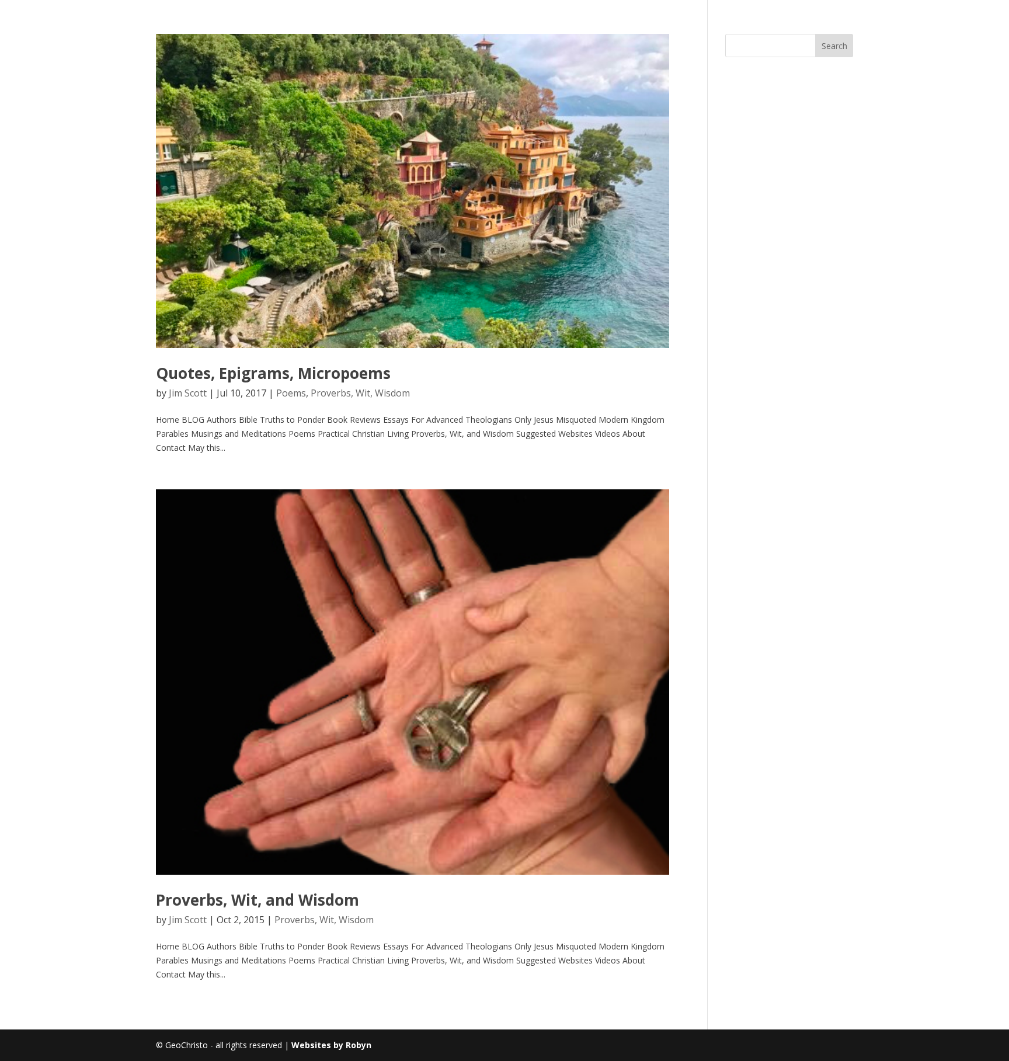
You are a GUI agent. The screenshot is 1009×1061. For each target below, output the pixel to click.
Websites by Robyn (331, 1044)
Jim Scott (188, 393)
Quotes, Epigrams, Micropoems (273, 373)
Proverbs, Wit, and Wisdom (257, 899)
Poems (291, 393)
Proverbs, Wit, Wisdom (360, 393)
